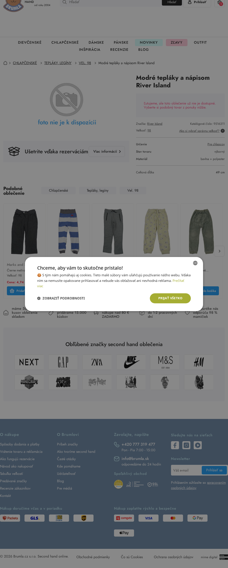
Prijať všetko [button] (170, 298)
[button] (61, 298)
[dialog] (114, 284)
